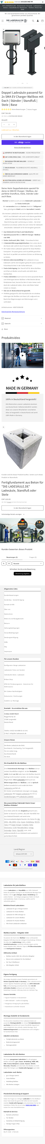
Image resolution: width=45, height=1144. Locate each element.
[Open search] (4, 564)
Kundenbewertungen (11, 595)
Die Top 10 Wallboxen (12, 962)
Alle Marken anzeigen (12, 1084)
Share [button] (6, 329)
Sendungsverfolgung (11, 637)
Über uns (7, 609)
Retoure (7, 623)
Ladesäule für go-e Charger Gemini (17, 909)
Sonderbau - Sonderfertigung (14, 600)
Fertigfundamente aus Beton (15, 1039)
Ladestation (8, 788)
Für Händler (10, 1118)
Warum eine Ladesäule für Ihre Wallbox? (18, 959)
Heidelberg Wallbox (12, 1081)
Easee (23, 822)
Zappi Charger (16, 825)
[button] (2, 21)
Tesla (6, 825)
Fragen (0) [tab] (33, 557)
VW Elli (37, 822)
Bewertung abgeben (22, 574)
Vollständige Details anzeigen (12, 514)
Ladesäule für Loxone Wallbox (15, 917)
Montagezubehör (11, 1045)
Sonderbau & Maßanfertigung (15, 1121)
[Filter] (9, 564)
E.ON (15, 828)
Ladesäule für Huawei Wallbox (15, 921)
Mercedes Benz (22, 828)
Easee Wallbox (10, 1078)
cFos (18, 822)
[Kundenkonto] (37, 21)
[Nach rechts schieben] (27, 83)
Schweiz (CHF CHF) (21, 854)
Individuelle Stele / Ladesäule (14, 675)
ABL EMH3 (12, 822)
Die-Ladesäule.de (19, 868)
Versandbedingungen (11, 633)
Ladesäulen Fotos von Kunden (14, 670)
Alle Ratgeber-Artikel (12, 965)
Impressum (8, 651)
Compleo (25, 825)
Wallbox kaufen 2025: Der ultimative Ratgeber (20, 956)
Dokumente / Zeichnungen (13, 696)
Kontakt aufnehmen (12, 1115)
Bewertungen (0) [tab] (12, 557)
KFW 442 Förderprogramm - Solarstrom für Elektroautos (18, 685)
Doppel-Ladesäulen (23, 794)
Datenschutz (8, 614)
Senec (14, 830)
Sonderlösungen (10, 797)
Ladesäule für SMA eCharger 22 (15, 914)
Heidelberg (30, 822)
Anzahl (4, 120)
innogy (31, 828)
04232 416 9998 (31, 1105)
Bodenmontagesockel (13, 1042)
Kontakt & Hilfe (9, 604)
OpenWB (20, 830)
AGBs (6, 642)
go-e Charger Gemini (12, 1075)
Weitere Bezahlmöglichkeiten (22, 147)
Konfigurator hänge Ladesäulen (15, 665)
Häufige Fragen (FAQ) (13, 1124)
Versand (9, 502)
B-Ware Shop (8, 679)
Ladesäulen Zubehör (26, 797)
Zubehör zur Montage (11, 701)
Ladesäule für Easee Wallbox (15, 911)
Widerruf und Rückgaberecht (14, 619)
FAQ (5, 647)
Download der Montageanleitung (13, 312)
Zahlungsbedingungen (11, 628)
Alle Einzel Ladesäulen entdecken (16, 923)
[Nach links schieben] (18, 83)
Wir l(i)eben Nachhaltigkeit (13, 691)
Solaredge (7, 830)
